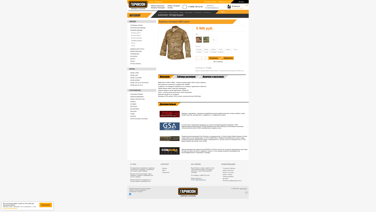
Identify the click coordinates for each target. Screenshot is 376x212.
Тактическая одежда (138, 28)
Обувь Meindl (135, 80)
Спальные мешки (136, 94)
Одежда (132, 21)
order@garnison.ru (213, 7)
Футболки (133, 56)
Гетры (133, 45)
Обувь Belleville (136, 85)
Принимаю (45, 205)
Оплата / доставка (157, 8)
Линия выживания (137, 96)
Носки (132, 61)
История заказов (210, 2)
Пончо (133, 43)
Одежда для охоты (137, 49)
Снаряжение (135, 90)
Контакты (159, 2)
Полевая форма (136, 40)
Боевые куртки (136, 33)
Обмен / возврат (173, 6)
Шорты (132, 59)
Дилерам (224, 178)
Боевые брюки (136, 35)
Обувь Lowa (134, 73)
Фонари (133, 116)
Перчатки (133, 106)
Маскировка (134, 109)
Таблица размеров (227, 176)
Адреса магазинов (156, 6)
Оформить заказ (225, 2)
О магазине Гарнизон (228, 168)
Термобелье (134, 54)
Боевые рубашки (136, 38)
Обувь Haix (134, 75)
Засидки (133, 104)
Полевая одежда (136, 30)
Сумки (132, 114)
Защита (133, 101)
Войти (241, 2)
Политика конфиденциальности (231, 180)
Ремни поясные (136, 51)
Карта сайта (243, 188)
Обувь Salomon (135, 78)
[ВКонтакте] (130, 194)
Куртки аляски (135, 63)
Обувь (132, 69)
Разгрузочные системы (139, 119)
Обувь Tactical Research (139, 82)
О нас (151, 2)
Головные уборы (136, 25)
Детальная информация (10, 208)
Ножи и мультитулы (137, 99)
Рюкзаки (133, 111)
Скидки (169, 8)
